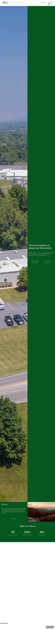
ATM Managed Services (46, 591)
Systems (33, 598)
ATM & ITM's (41, 590)
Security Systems (24, 586)
